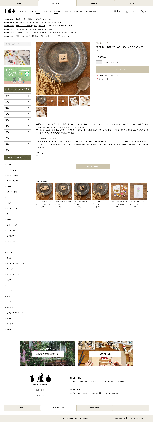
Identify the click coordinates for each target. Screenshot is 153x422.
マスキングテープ (12, 208)
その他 (9, 329)
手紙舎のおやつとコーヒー (16, 313)
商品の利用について (113, 393)
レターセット (11, 230)
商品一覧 (22, 11)
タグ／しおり (11, 252)
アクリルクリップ (12, 181)
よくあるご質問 (91, 11)
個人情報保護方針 (119, 418)
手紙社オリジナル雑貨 (23, 29)
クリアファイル (11, 241)
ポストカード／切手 (13, 225)
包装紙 (9, 203)
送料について (78, 11)
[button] (37, 192)
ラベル (9, 258)
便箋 (8, 296)
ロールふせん (11, 170)
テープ (9, 214)
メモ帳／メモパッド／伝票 (15, 263)
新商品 (9, 164)
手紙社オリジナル (43, 32)
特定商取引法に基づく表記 (136, 418)
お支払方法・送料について (78, 393)
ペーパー (10, 302)
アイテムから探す (56, 11)
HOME (19, 3)
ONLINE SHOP (57, 3)
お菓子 (9, 318)
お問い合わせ (40, 395)
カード (9, 219)
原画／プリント (12, 307)
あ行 (35, 26)
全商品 (18, 19)
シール (9, 186)
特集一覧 (68, 11)
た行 (35, 32)
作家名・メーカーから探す (38, 11)
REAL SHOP (95, 3)
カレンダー (10, 269)
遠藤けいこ (42, 26)
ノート (9, 247)
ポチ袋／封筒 (11, 236)
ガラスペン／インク (13, 274)
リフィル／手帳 (12, 192)
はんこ (30, 22)
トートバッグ (11, 291)
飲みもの (10, 324)
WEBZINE (134, 3)
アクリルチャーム (12, 175)
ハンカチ (10, 285)
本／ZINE (10, 280)
